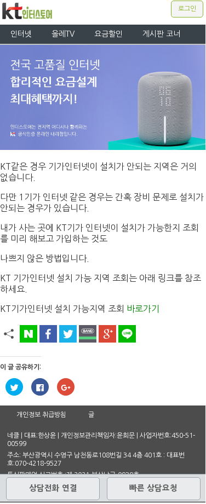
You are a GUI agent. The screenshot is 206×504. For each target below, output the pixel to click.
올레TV (63, 34)
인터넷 (21, 34)
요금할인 (108, 34)
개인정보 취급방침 (41, 415)
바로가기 (143, 308)
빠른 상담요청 (153, 488)
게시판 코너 (161, 34)
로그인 (187, 8)
